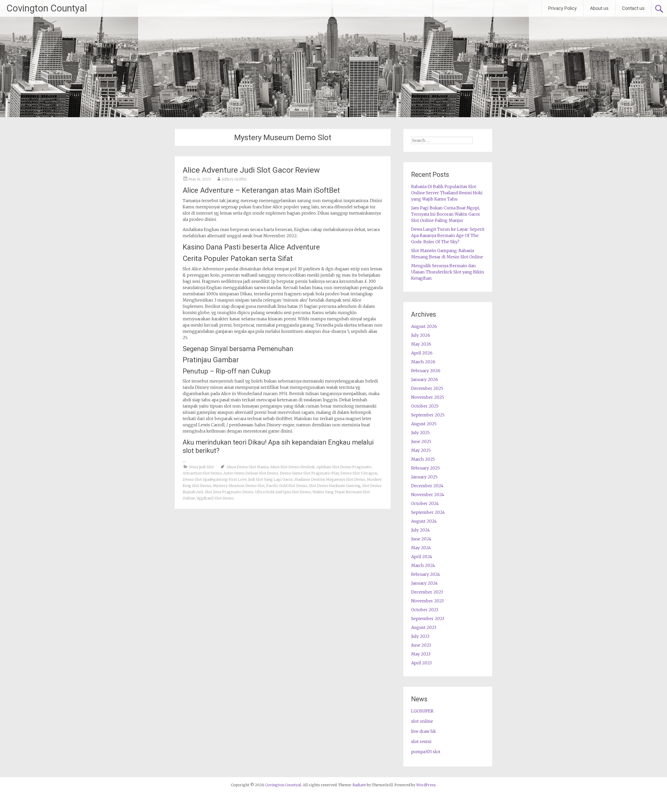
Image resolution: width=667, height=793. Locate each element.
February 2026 (425, 370)
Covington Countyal (47, 8)
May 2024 (421, 547)
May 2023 (420, 654)
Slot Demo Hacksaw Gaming (335, 485)
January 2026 (424, 379)
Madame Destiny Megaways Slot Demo (329, 479)
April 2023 (421, 662)
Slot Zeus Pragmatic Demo (229, 492)
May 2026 (421, 344)
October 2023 (424, 609)
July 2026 (420, 335)
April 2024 (421, 556)
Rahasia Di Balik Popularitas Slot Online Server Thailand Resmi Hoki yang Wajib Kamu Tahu (447, 193)
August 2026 (424, 326)
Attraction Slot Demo (202, 473)
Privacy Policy (562, 8)
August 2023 (423, 627)
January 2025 (424, 476)
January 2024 (424, 583)
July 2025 (420, 432)
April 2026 (422, 352)
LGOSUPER (422, 711)
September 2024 (428, 512)
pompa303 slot (425, 751)
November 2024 (427, 494)
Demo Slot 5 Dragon (359, 473)
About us (599, 8)
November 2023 (427, 600)
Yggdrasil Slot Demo (215, 498)
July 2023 (420, 636)
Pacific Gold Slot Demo (286, 485)
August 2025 (423, 423)
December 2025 (427, 388)
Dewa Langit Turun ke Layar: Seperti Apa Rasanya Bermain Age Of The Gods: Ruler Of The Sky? (447, 235)
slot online (422, 721)
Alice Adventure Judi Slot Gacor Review (251, 169)
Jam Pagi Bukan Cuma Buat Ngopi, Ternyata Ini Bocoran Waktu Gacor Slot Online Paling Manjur (445, 214)
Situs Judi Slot (201, 467)
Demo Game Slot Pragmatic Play (309, 473)
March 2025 (423, 459)
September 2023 (427, 618)
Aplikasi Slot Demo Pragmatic (344, 467)
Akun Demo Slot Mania (247, 467)
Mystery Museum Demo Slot (239, 485)
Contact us (633, 8)
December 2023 (427, 592)
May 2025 (421, 450)
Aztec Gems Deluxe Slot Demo (250, 473)
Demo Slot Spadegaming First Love (215, 479)
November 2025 (427, 397)
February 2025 (425, 468)
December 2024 (427, 485)
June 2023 (421, 645)
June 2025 (421, 441)
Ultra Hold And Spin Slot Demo (283, 492)
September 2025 (427, 414)
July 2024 (420, 530)
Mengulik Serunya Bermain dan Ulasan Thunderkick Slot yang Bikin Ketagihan (447, 272)
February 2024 (425, 574)
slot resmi (421, 741)
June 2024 (421, 538)
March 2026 (423, 361)
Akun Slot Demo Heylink (292, 467)
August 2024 (424, 521)
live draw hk (423, 731)
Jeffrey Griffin (234, 179)
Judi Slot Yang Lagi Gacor (270, 479)
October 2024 (425, 503)
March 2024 (423, 565)
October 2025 (425, 406)
